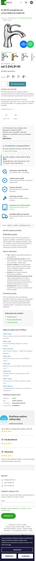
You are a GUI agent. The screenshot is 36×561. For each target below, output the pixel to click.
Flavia (14, 398)
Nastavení (17, 550)
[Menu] (32, 2)
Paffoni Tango (7, 378)
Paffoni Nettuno (8, 386)
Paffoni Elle (6, 363)
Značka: (7, 20)
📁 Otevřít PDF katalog (9, 151)
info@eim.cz (7, 138)
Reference (7, 531)
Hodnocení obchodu (16, 423)
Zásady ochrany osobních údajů (15, 527)
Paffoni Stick (7, 356)
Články (30, 531)
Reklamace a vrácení (15, 525)
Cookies (28, 527)
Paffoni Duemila (8, 349)
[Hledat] (21, 2)
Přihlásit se (8, 516)
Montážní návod (11, 317)
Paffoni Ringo (7, 334)
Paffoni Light (7, 341)
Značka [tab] (16, 225)
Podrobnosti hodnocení (25, 18)
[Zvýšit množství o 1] (8, 83)
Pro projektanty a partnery (20, 531)
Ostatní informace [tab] (24, 225)
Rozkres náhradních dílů (14, 320)
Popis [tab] (4, 225)
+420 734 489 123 (9, 483)
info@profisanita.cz (10, 480)
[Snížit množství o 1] (8, 85)
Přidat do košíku (19, 84)
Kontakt (24, 525)
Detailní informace (6, 109)
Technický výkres (12, 322)
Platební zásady (27, 529)
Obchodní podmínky (10, 529)
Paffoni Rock (7, 371)
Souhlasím (25, 556)
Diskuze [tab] (10, 225)
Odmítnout (9, 556)
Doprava (19, 529)
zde (9, 545)
